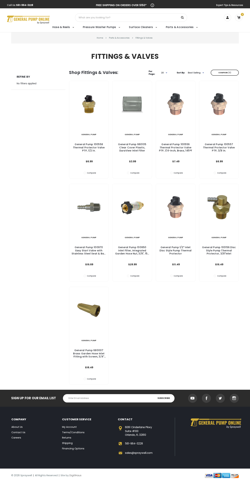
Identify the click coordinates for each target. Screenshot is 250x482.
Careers (16, 437)
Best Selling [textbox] (194, 72)
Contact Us (18, 432)
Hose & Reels (61, 27)
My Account (69, 427)
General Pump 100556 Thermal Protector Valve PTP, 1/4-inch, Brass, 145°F (175, 147)
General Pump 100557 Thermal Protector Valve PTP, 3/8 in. (219, 147)
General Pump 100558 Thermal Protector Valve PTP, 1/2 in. (89, 147)
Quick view (89, 100)
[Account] (227, 17)
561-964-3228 (24, 5)
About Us (17, 427)
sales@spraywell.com (139, 453)
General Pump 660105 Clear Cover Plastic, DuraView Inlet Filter (132, 147)
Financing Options (73, 448)
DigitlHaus (75, 475)
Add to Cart (89, 108)
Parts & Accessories (180, 27)
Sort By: (181, 72)
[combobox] (163, 73)
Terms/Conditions (73, 432)
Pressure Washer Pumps (100, 27)
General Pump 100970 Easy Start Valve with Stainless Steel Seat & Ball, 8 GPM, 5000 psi (89, 250)
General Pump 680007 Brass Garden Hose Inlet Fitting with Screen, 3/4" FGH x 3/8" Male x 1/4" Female (88, 353)
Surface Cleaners (141, 27)
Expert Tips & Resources (229, 5)
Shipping (67, 443)
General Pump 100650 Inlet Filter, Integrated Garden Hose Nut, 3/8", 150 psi (132, 250)
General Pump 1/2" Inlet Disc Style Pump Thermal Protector (175, 250)
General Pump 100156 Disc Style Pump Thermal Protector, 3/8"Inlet (219, 250)
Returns (66, 437)
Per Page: (152, 72)
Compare (224, 72)
